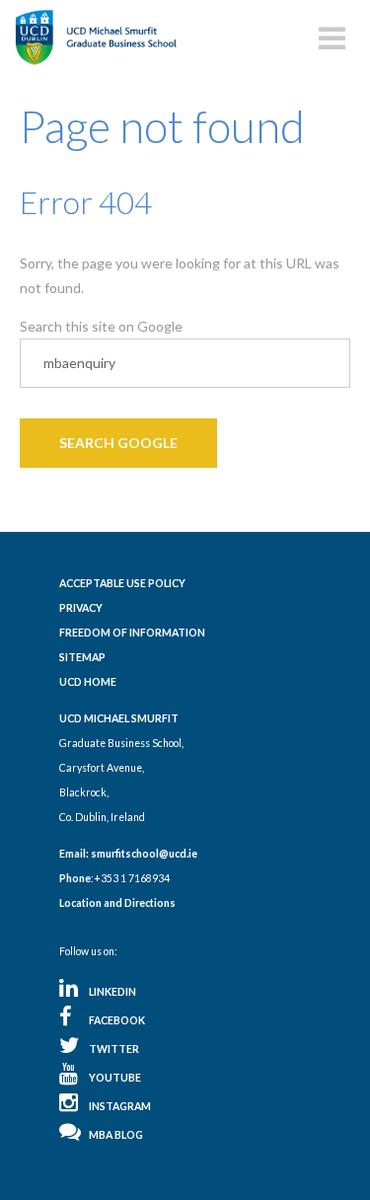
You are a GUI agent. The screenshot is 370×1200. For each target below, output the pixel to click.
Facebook (117, 1020)
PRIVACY (81, 608)
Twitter (114, 1049)
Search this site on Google (101, 326)
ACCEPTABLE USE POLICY (122, 583)
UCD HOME (87, 682)
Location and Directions (117, 903)
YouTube (115, 1078)
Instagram (120, 1106)
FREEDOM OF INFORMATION (132, 632)
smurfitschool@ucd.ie (144, 854)
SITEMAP (82, 657)
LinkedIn (112, 992)
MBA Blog (116, 1135)
